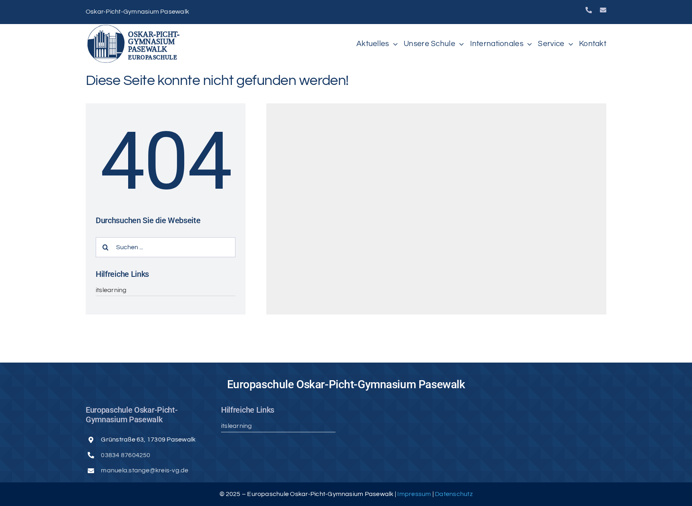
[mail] (603, 10)
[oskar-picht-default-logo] (136, 27)
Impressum (414, 494)
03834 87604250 (125, 455)
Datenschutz (454, 494)
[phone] (588, 10)
